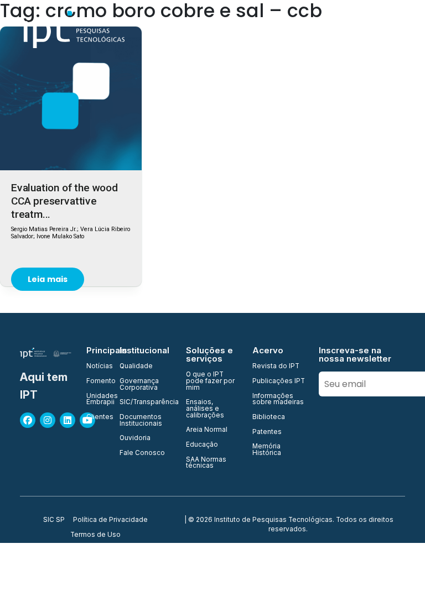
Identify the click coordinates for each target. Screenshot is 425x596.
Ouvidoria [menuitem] (135, 438)
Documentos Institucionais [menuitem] (141, 420)
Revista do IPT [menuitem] (275, 366)
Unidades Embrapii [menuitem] (96, 399)
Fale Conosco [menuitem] (142, 453)
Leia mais (48, 279)
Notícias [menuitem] (96, 366)
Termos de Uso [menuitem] (95, 535)
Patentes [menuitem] (267, 432)
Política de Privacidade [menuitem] (110, 520)
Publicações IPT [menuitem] (278, 381)
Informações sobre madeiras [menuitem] (278, 399)
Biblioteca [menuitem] (268, 417)
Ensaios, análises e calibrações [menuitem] (205, 409)
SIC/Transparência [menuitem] (146, 402)
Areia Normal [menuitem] (206, 430)
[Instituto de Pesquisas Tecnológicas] (72, 27)
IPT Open (223, 27)
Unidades (273, 27)
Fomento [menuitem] (96, 381)
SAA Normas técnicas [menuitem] (206, 463)
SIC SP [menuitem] (54, 520)
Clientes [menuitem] (96, 417)
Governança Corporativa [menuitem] (139, 384)
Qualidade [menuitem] (136, 366)
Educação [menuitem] (202, 445)
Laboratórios (376, 27)
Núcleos (321, 27)
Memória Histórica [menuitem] (266, 449)
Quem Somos (166, 27)
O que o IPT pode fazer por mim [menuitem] (210, 381)
